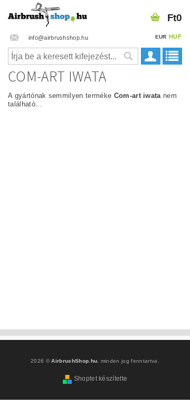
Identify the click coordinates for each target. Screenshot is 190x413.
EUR (161, 37)
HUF (175, 36)
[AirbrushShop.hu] (47, 14)
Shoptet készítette (101, 378)
